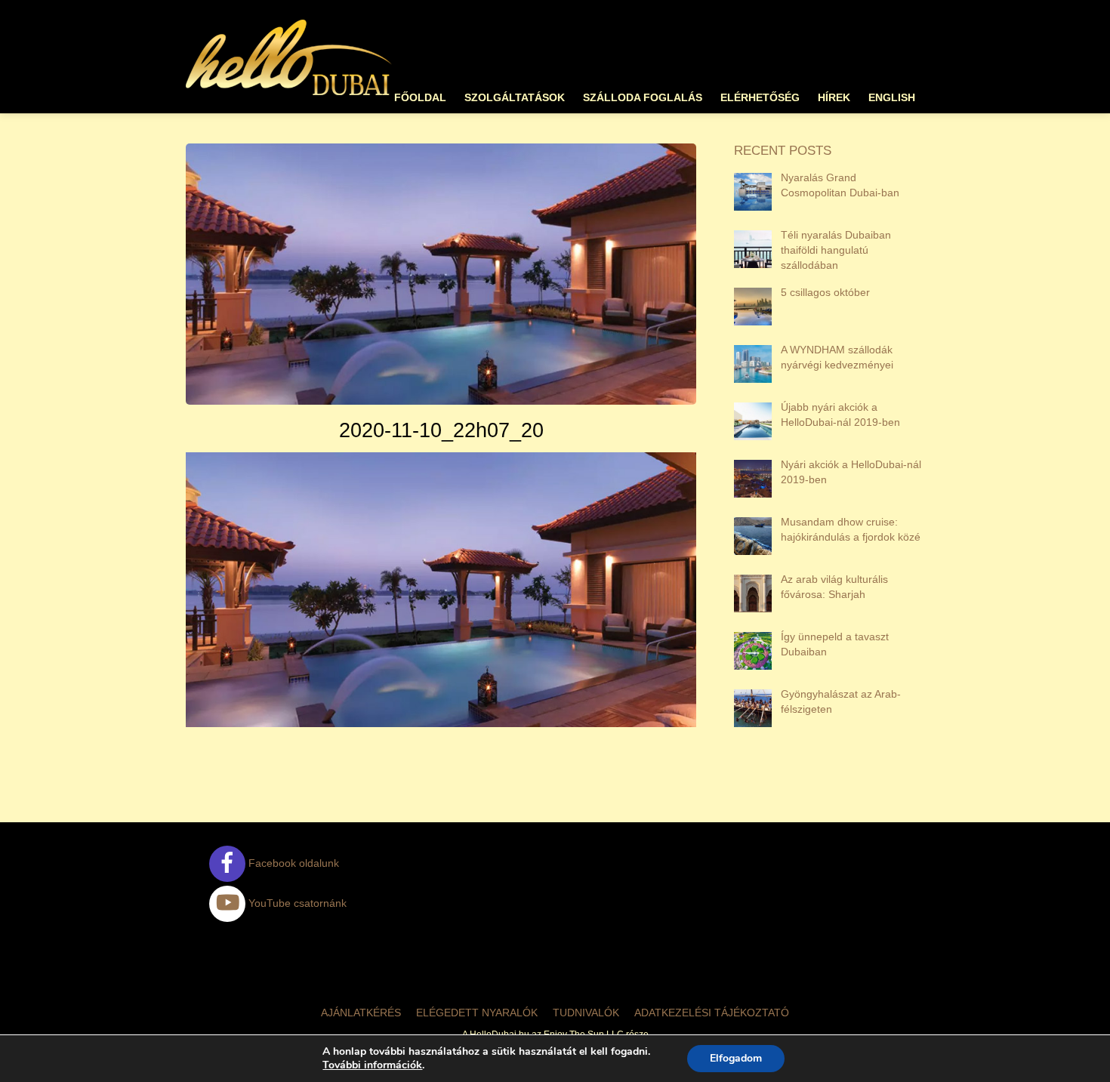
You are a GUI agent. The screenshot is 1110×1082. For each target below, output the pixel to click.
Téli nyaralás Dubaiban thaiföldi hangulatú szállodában (836, 250)
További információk (372, 1065)
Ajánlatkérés (361, 1012)
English (891, 97)
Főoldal (420, 97)
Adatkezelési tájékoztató (711, 1012)
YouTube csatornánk (296, 903)
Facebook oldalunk (292, 863)
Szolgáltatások (514, 97)
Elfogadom (736, 1058)
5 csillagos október (825, 292)
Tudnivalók (586, 1012)
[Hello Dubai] (289, 95)
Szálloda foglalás (642, 97)
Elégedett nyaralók (477, 1012)
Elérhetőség (760, 97)
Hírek (834, 97)
